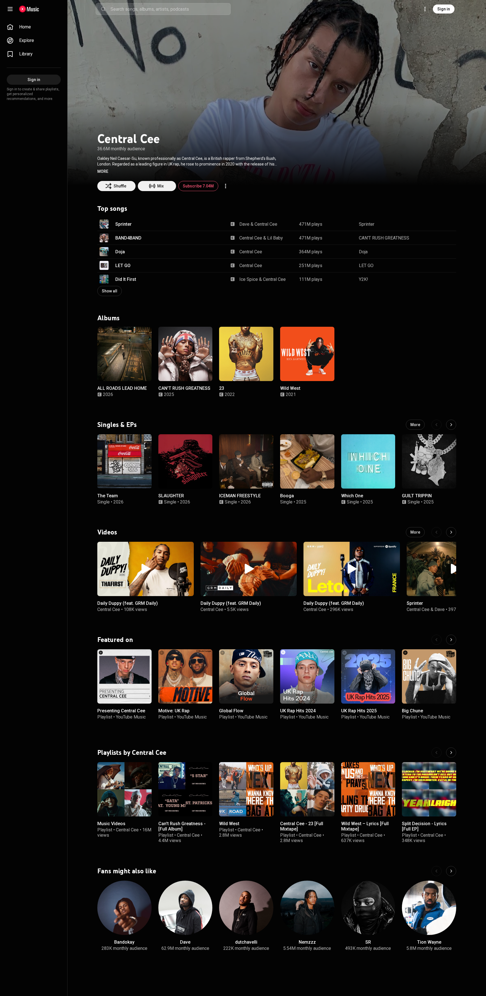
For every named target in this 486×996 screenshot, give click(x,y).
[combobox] (170, 9)
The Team (107, 495)
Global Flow (231, 710)
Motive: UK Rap (174, 710)
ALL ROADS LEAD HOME (122, 388)
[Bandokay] (124, 908)
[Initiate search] (103, 9)
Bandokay (124, 941)
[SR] (368, 908)
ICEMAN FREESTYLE (240, 495)
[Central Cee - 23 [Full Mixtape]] (307, 789)
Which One (352, 495)
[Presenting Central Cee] (124, 676)
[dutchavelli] (246, 908)
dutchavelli (246, 941)
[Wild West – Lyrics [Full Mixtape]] (368, 789)
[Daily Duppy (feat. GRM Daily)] (145, 569)
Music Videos (111, 823)
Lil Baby (275, 238)
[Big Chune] (429, 676)
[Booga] (307, 461)
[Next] (451, 424)
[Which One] (368, 461)
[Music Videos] (124, 789)
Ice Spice (248, 279)
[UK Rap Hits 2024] (307, 676)
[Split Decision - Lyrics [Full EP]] (429, 789)
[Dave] (185, 908)
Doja (120, 251)
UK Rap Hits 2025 (359, 710)
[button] (102, 171)
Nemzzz (307, 941)
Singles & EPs (117, 425)
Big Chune (412, 710)
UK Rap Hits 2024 (298, 710)
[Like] (423, 224)
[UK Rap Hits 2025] (368, 676)
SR (368, 941)
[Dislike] (434, 224)
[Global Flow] (246, 676)
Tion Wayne (429, 941)
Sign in (443, 9)
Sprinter (123, 224)
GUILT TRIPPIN (417, 495)
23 (221, 388)
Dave (244, 224)
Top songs (112, 208)
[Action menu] (225, 186)
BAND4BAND (128, 238)
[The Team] (124, 461)
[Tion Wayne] (429, 908)
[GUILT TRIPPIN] (429, 461)
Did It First (125, 279)
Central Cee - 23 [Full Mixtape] (301, 826)
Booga (287, 495)
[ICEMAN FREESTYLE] (246, 461)
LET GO (122, 265)
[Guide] (10, 9)
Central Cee (266, 224)
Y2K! (363, 279)
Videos (107, 532)
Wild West (290, 388)
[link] (33, 27)
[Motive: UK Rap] (185, 676)
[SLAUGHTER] (185, 461)
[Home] (29, 9)
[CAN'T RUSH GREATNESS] (185, 354)
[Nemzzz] (307, 908)
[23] (246, 354)
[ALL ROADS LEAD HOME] (124, 354)
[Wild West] (307, 354)
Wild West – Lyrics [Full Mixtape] (365, 826)
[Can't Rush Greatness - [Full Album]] (185, 789)
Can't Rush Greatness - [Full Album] (182, 826)
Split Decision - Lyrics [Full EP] (424, 826)
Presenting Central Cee (121, 710)
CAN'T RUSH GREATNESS (384, 238)
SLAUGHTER (171, 495)
